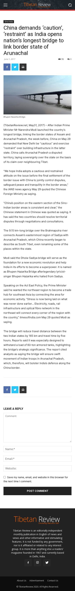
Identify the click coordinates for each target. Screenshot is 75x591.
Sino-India (9, 21)
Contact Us (52, 580)
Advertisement (36, 580)
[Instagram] (37, 562)
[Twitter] (15, 67)
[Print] (23, 67)
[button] (70, 5)
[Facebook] (6, 67)
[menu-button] (5, 5)
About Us (21, 580)
